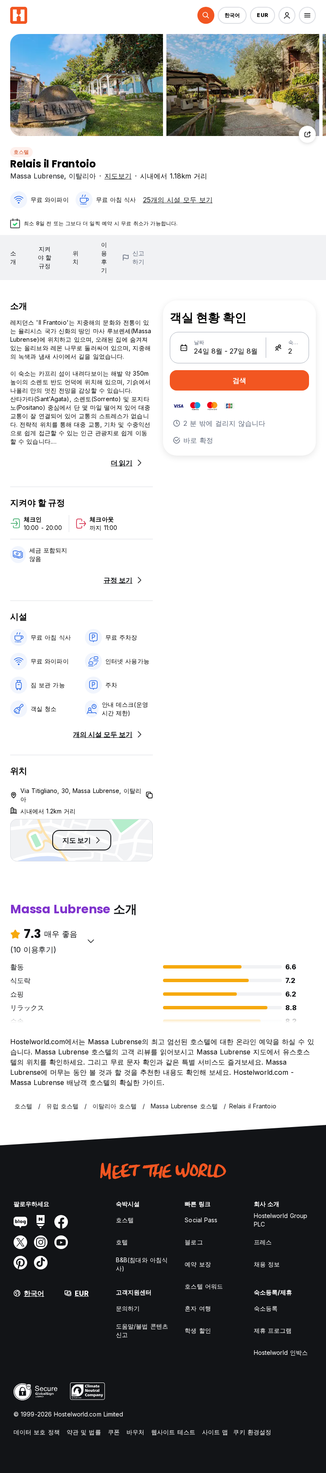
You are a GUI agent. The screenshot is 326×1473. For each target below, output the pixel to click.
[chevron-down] (91, 941)
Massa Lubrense (37, 176)
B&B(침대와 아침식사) (142, 1264)
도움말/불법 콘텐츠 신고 (142, 1330)
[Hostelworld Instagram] (41, 1242)
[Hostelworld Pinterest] (20, 1262)
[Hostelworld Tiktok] (41, 1262)
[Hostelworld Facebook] (61, 1222)
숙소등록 (266, 1308)
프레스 (263, 1242)
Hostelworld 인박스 (281, 1352)
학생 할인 (198, 1330)
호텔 (122, 1242)
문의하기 (128, 1308)
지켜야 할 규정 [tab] (44, 257)
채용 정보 (267, 1264)
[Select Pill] (205, 15)
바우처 (135, 1432)
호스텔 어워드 (204, 1286)
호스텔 (21, 152)
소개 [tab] (13, 257)
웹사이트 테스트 (173, 1432)
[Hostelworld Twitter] (20, 1242)
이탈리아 (82, 176)
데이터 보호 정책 (37, 1432)
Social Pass (201, 1220)
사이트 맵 (215, 1432)
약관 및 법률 (84, 1432)
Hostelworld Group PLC (281, 1220)
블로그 (193, 1242)
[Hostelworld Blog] (20, 1222)
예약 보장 (198, 1264)
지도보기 (118, 176)
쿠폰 (114, 1432)
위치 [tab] (76, 257)
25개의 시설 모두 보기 (178, 199)
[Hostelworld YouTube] (61, 1242)
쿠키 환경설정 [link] (252, 1432)
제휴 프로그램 (273, 1330)
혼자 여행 (198, 1308)
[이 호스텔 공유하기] (307, 134)
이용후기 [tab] (104, 257)
